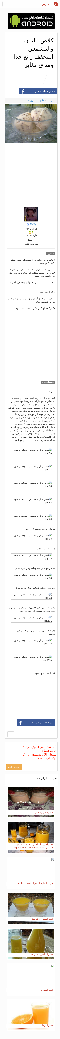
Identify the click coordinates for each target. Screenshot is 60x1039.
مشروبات (32, 100)
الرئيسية (51, 100)
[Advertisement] (30, 174)
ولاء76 (33, 224)
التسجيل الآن (14, 767)
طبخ (42, 100)
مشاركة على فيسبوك (44, 91)
